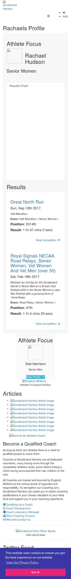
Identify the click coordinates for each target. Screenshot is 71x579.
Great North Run (27, 201)
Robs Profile (33, 377)
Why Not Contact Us (18, 519)
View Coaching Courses (20, 516)
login (65, 16)
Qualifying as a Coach (19, 504)
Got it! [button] (35, 572)
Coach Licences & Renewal (22, 512)
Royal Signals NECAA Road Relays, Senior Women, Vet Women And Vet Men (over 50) (33, 263)
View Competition (46, 240)
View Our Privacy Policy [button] (22, 562)
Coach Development (18, 508)
